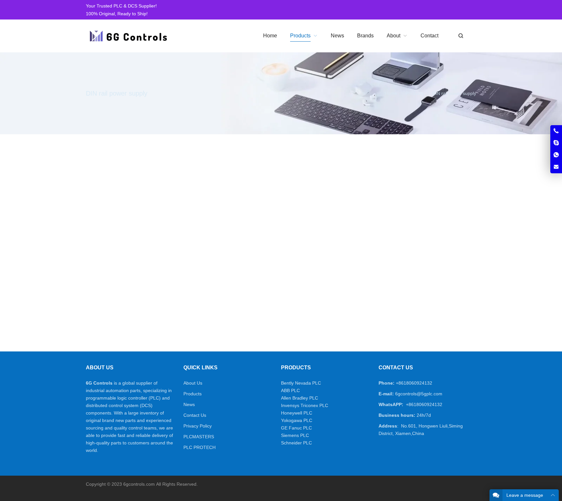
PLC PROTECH (199, 447)
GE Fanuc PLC (296, 427)
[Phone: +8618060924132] (556, 131)
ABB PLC (290, 390)
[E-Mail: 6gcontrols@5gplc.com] (556, 167)
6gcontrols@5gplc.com (418, 393)
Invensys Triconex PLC (304, 405)
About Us (192, 383)
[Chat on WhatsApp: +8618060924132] (556, 155)
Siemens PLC (295, 435)
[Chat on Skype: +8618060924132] (556, 143)
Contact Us (194, 415)
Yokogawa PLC (296, 420)
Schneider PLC (296, 442)
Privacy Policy (197, 425)
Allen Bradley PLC (299, 398)
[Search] (460, 36)
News (189, 404)
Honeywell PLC (296, 412)
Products (192, 393)
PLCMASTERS (198, 436)
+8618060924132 (414, 383)
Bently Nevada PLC (301, 383)
